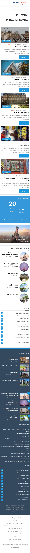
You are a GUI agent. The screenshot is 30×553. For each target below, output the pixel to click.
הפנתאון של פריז (14, 372)
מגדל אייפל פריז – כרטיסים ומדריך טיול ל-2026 (17, 439)
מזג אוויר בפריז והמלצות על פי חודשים (18, 316)
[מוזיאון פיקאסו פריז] (24, 277)
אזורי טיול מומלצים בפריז (21, 337)
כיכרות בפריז (24, 340)
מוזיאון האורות (23, 145)
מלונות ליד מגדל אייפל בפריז (21, 441)
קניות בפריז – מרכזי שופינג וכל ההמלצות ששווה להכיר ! (15, 456)
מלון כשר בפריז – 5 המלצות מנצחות (20, 453)
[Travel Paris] (19, 3)
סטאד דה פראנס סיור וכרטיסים (10, 365)
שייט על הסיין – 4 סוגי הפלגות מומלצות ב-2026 (17, 461)
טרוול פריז (25, 44)
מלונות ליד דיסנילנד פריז (23, 433)
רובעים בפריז (24, 332)
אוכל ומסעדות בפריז (23, 342)
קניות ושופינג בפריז (23, 326)
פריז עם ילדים (25, 436)
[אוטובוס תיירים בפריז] (24, 298)
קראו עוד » (24, 57)
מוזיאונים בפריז (24, 318)
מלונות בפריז (24, 329)
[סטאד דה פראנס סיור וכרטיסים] (24, 367)
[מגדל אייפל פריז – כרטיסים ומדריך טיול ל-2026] (24, 267)
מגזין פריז (25, 324)
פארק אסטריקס (25, 458)
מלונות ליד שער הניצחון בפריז (21, 444)
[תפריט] (2, 4)
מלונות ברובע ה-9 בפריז (23, 451)
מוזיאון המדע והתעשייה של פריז (10, 380)
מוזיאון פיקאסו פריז (21, 112)
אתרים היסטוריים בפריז (22, 321)
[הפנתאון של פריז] (24, 375)
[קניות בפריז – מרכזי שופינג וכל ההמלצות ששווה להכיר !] (24, 411)
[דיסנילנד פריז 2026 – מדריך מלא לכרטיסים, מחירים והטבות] (24, 256)
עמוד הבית (25, 10)
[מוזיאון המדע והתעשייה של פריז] (24, 382)
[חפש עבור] (28, 4)
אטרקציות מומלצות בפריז (21, 313)
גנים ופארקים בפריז (23, 334)
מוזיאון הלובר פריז (22, 47)
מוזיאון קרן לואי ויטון (21, 79)
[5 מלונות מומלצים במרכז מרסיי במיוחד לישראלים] (24, 360)
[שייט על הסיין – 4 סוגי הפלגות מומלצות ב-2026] (24, 287)
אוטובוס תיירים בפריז (12, 294)
